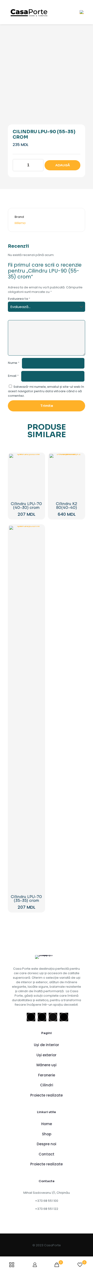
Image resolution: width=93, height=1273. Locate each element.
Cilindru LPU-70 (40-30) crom (26, 505)
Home (46, 1123)
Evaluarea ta (19, 298)
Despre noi (46, 1143)
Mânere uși (46, 1064)
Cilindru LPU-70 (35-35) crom (26, 898)
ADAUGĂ (62, 165)
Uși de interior (46, 1044)
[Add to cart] (38, 459)
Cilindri (46, 1085)
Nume (14, 363)
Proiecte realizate (46, 1095)
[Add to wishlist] (38, 473)
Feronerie (46, 1075)
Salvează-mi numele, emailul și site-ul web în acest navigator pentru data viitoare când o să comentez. (46, 391)
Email (13, 376)
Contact (46, 1154)
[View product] (38, 466)
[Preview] (38, 480)
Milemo (20, 223)
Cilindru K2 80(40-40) (66, 505)
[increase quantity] (38, 165)
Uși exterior (46, 1055)
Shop (46, 1134)
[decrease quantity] (18, 165)
